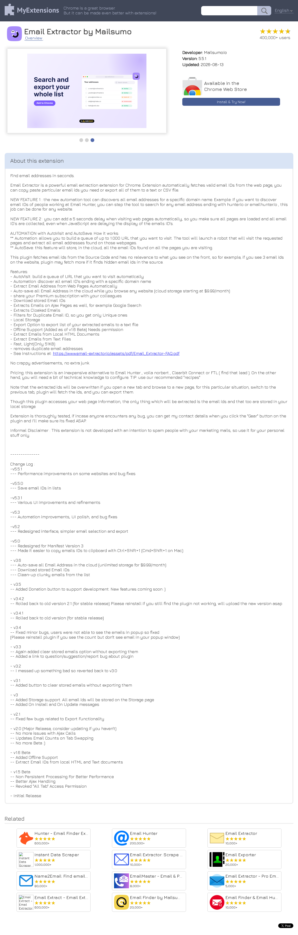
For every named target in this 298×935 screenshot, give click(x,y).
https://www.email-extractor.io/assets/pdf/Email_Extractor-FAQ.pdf (116, 353)
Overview (33, 38)
